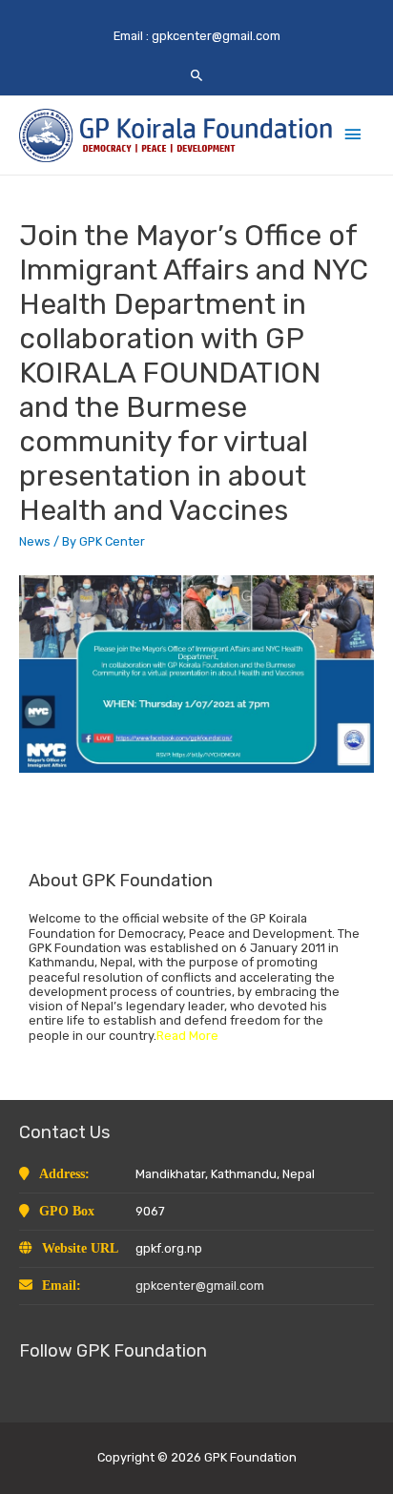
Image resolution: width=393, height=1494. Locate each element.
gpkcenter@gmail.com (216, 36)
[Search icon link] (197, 75)
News (35, 541)
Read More (187, 1035)
